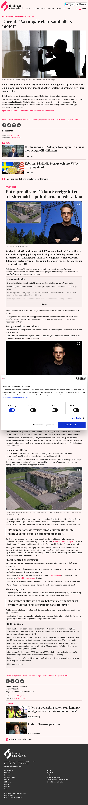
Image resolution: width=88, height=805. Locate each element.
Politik (45, 676)
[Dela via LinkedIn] (14, 125)
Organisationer (61, 120)
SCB (28, 120)
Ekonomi (51, 9)
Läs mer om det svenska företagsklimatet (27, 178)
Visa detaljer (76, 418)
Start (28, 9)
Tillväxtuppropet (55, 575)
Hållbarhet (7, 782)
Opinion (76, 9)
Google (39, 676)
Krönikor (7, 786)
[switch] (33, 410)
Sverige (65, 676)
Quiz (5, 789)
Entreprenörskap (63, 9)
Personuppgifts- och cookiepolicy (57, 779)
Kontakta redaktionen (54, 777)
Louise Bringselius (48, 120)
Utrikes (6, 784)
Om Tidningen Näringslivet (55, 782)
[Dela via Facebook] (4, 125)
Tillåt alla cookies (71, 425)
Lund (76, 120)
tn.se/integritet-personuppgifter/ (15, 397)
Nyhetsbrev (50, 773)
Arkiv (48, 775)
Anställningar (36, 120)
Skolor (23, 120)
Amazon (32, 676)
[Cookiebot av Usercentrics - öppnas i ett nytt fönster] (76, 378)
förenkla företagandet (26, 578)
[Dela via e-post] (19, 125)
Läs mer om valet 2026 (20, 739)
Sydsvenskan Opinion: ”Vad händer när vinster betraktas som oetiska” (28, 111)
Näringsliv (7, 773)
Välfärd (5, 120)
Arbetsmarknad (39, 9)
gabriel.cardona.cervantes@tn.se (21, 691)
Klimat (25, 676)
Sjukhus (70, 120)
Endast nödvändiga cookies (43, 425)
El (21, 676)
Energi (51, 676)
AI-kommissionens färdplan (63, 542)
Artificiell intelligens (12, 676)
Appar (49, 770)
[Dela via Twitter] (9, 125)
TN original (58, 676)
